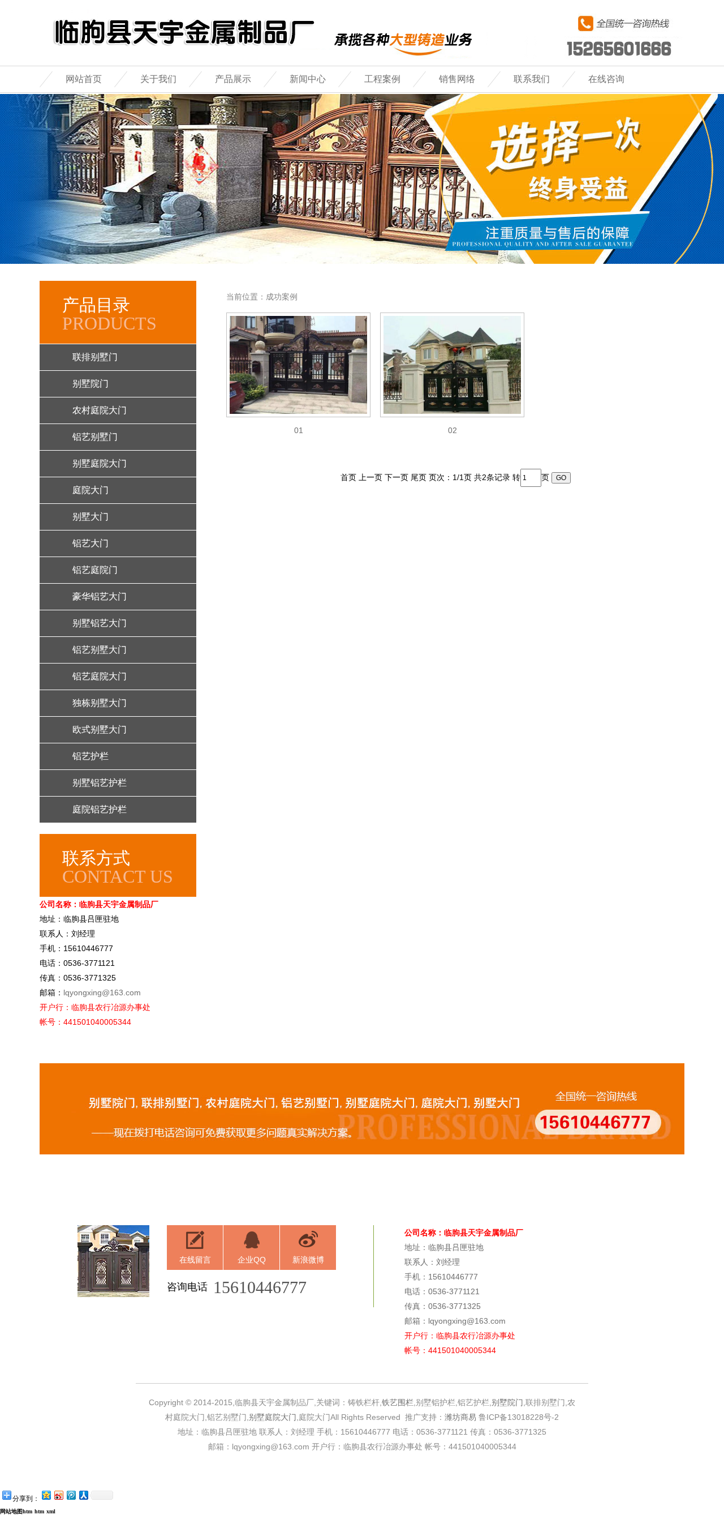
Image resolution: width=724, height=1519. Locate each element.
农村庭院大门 (99, 410)
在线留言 (195, 1259)
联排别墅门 (95, 357)
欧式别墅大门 (99, 729)
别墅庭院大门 (99, 463)
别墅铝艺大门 (99, 623)
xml (50, 1511)
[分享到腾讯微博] (70, 1495)
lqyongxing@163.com (102, 992)
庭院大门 (90, 490)
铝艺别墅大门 (99, 649)
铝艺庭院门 (95, 570)
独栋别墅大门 (99, 703)
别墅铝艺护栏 (99, 783)
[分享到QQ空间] (46, 1495)
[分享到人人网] (83, 1495)
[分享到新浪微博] (58, 1495)
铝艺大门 (90, 543)
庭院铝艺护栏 (99, 809)
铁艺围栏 (397, 1402)
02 (452, 430)
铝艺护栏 (90, 756)
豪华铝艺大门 (99, 596)
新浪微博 (308, 1259)
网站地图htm (16, 1511)
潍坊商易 (460, 1417)
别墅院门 (90, 383)
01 (298, 430)
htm (39, 1511)
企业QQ (252, 1259)
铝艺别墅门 (95, 437)
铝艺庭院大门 (99, 676)
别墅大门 (90, 516)
